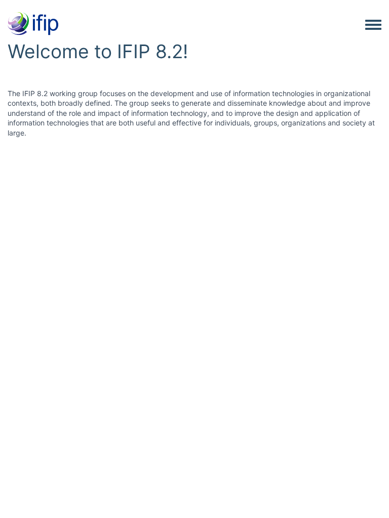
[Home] (33, 24)
